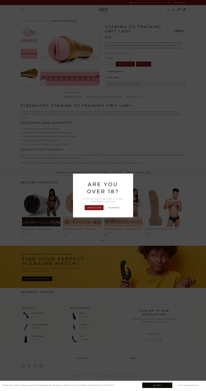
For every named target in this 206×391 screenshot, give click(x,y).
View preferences (188, 385)
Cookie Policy (109, 385)
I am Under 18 (113, 208)
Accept (157, 385)
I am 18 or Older (94, 208)
